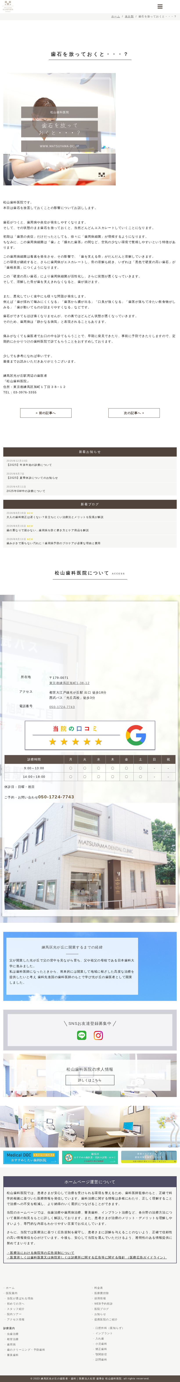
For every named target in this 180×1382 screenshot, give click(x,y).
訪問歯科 (101, 1359)
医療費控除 (101, 1293)
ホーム (10, 1287)
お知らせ (100, 1314)
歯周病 (11, 1344)
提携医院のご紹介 (106, 1319)
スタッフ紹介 (16, 1308)
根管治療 (13, 1339)
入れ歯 (99, 1338)
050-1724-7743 (62, 707)
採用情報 (100, 1298)
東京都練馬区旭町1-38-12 (69, 683)
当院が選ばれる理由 (20, 1298)
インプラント (104, 1333)
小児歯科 (101, 1343)
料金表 (98, 1287)
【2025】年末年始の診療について (29, 462)
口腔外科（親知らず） (110, 1328)
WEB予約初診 (103, 1303)
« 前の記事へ (46, 413)
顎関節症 (101, 1354)
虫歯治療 (13, 1333)
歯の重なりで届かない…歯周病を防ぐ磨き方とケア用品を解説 (48, 528)
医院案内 (12, 1293)
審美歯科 (13, 1355)
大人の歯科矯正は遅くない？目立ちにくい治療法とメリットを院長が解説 (55, 515)
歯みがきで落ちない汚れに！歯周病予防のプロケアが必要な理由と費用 (54, 541)
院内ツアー (14, 1314)
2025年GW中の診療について (26, 488)
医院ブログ (101, 1308)
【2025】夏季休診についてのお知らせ (32, 475)
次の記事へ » (134, 413)
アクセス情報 (16, 1319)
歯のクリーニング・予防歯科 (26, 1349)
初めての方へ (16, 1303)
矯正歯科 (101, 1349)
